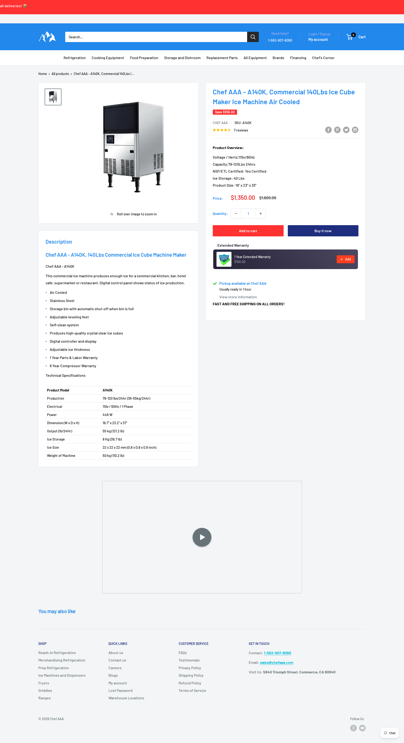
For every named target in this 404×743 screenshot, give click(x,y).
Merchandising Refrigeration (61, 660)
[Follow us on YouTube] (362, 728)
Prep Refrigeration (53, 667)
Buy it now (323, 230)
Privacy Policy (190, 667)
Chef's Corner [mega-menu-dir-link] (323, 57)
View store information (238, 297)
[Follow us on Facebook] (353, 728)
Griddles (45, 690)
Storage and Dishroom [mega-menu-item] (182, 57)
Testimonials (189, 660)
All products (60, 74)
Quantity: (220, 213)
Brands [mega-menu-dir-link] (278, 57)
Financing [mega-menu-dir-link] (298, 57)
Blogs (113, 675)
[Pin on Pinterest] (337, 129)
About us (115, 652)
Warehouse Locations (126, 698)
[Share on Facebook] (328, 129)
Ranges (44, 698)
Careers (115, 667)
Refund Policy (190, 683)
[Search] (253, 37)
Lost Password (120, 690)
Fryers (43, 683)
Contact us (117, 660)
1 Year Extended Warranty (252, 257)
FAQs (183, 652)
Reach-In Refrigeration (57, 652)
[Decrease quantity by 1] (236, 213)
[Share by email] (355, 129)
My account (318, 39)
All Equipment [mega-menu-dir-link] (255, 57)
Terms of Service (192, 690)
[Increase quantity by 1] (261, 213)
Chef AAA (220, 123)
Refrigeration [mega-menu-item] (75, 57)
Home (42, 74)
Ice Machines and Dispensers (62, 675)
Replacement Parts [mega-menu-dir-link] (222, 57)
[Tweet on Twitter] (346, 129)
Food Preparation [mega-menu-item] (144, 57)
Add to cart (248, 230)
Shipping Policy (191, 675)
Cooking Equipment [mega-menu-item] (108, 57)
